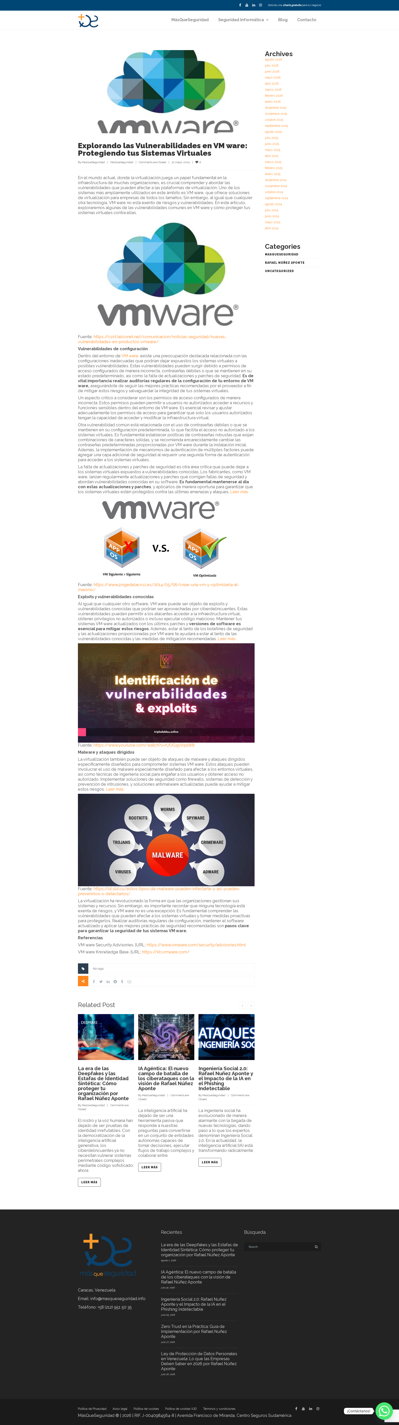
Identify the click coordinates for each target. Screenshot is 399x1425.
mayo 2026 (273, 77)
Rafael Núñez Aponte (285, 262)
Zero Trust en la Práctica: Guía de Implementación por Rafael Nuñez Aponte (194, 1331)
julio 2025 (271, 137)
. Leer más (114, 789)
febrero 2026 (274, 95)
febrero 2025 (273, 168)
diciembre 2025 (275, 107)
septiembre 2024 (276, 198)
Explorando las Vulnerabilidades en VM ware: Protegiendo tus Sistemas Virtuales (163, 149)
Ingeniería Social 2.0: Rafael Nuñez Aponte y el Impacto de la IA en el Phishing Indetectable (225, 1078)
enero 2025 (272, 174)
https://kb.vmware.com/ (166, 951)
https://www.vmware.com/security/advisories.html (196, 944)
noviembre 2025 (276, 113)
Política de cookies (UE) (181, 1408)
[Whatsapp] (384, 1411)
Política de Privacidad (92, 1408)
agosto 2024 (273, 204)
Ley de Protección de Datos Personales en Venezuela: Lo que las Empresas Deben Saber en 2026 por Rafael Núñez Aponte (199, 1361)
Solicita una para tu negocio (294, 5)
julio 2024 (271, 210)
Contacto (306, 19)
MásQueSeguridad (190, 19)
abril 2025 (271, 156)
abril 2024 (271, 228)
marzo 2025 (273, 162)
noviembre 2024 (276, 186)
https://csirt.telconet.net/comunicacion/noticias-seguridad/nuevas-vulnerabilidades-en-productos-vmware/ (152, 339)
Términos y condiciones (219, 1408)
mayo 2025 (272, 150)
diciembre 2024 (275, 180)
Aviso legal (120, 1408)
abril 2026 (272, 83)
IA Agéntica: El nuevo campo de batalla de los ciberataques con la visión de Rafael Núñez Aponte (166, 1078)
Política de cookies (146, 1408)
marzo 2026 (273, 89)
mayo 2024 (272, 222)
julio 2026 (271, 65)
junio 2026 (272, 71)
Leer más (239, 491)
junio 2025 (272, 143)
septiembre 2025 (276, 125)
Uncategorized (279, 271)
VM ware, (130, 355)
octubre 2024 (274, 192)
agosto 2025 (273, 131)
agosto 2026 (273, 59)
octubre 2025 (274, 119)
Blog (283, 19)
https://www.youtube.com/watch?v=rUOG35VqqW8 (144, 745)
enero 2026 (273, 101)
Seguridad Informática (241, 19)
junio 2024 (272, 216)
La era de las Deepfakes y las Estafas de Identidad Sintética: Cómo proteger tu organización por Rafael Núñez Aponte (103, 1083)
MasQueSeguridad (93, 162)
